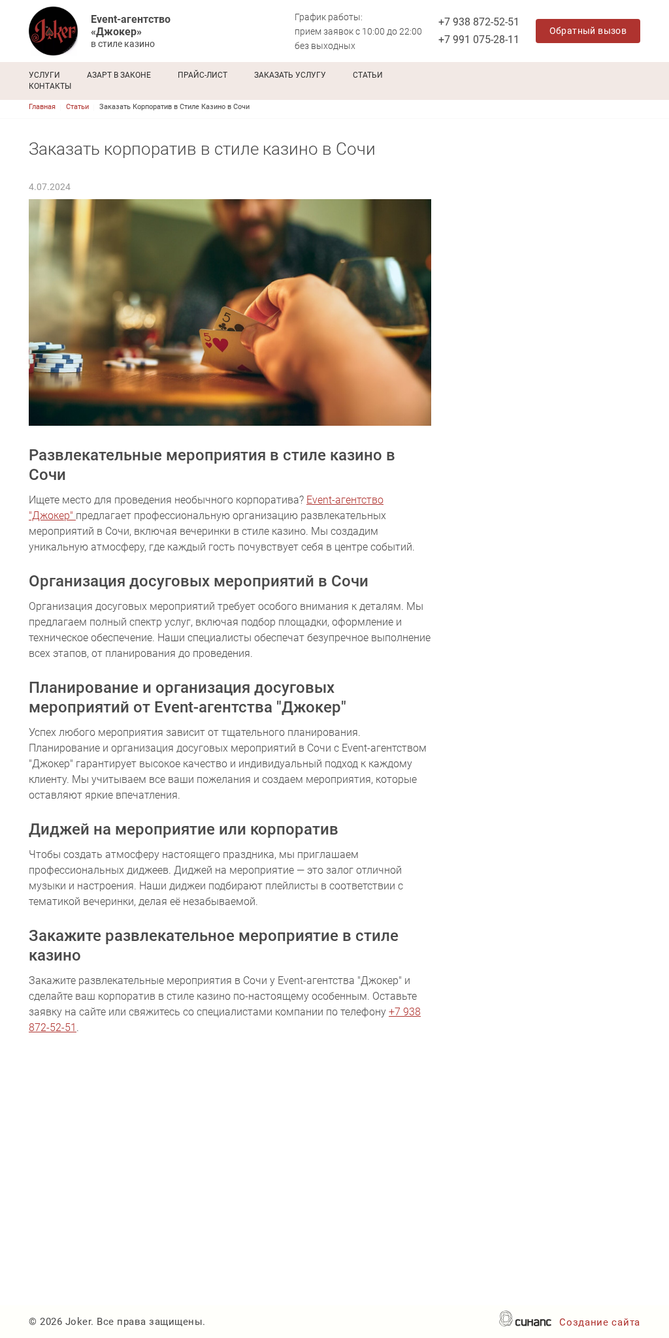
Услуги (44, 75)
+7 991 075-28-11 (478, 39)
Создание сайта (599, 1322)
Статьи (368, 75)
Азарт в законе (119, 75)
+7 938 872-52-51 (478, 22)
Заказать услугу (290, 75)
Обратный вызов (588, 30)
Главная (42, 107)
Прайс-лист (202, 75)
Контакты (50, 86)
